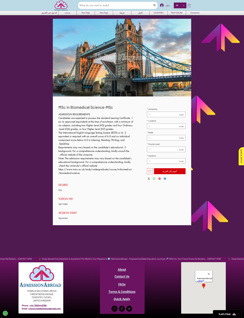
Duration (151, 156)
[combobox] (166, 114)
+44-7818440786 (38, 305)
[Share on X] (149, 178)
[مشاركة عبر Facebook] (165, 178)
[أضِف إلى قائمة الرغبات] (150, 171)
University (152, 109)
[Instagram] (114, 309)
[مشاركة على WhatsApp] (154, 178)
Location (151, 121)
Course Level (153, 144)
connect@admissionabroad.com (44, 308)
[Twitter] (129, 309)
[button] (189, 5)
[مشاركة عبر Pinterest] (159, 178)
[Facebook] (122, 309)
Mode (150, 132)
